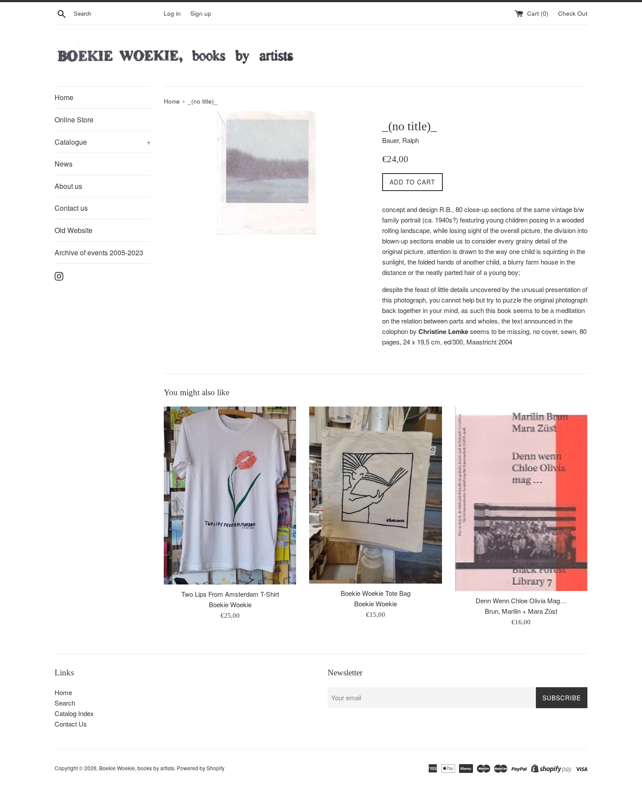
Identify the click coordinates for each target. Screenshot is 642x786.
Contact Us (71, 723)
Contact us (71, 208)
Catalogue (103, 142)
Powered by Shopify (200, 768)
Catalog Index (74, 713)
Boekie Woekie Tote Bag (376, 593)
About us (68, 186)
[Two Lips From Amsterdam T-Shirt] (230, 495)
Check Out (572, 13)
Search (65, 702)
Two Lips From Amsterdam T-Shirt (230, 593)
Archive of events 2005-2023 (99, 252)
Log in (172, 13)
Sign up (200, 13)
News (63, 164)
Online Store (74, 120)
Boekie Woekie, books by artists (136, 768)
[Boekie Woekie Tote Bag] (375, 495)
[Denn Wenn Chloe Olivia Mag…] (521, 499)
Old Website (74, 230)
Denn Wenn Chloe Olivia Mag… (521, 600)
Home (64, 97)
